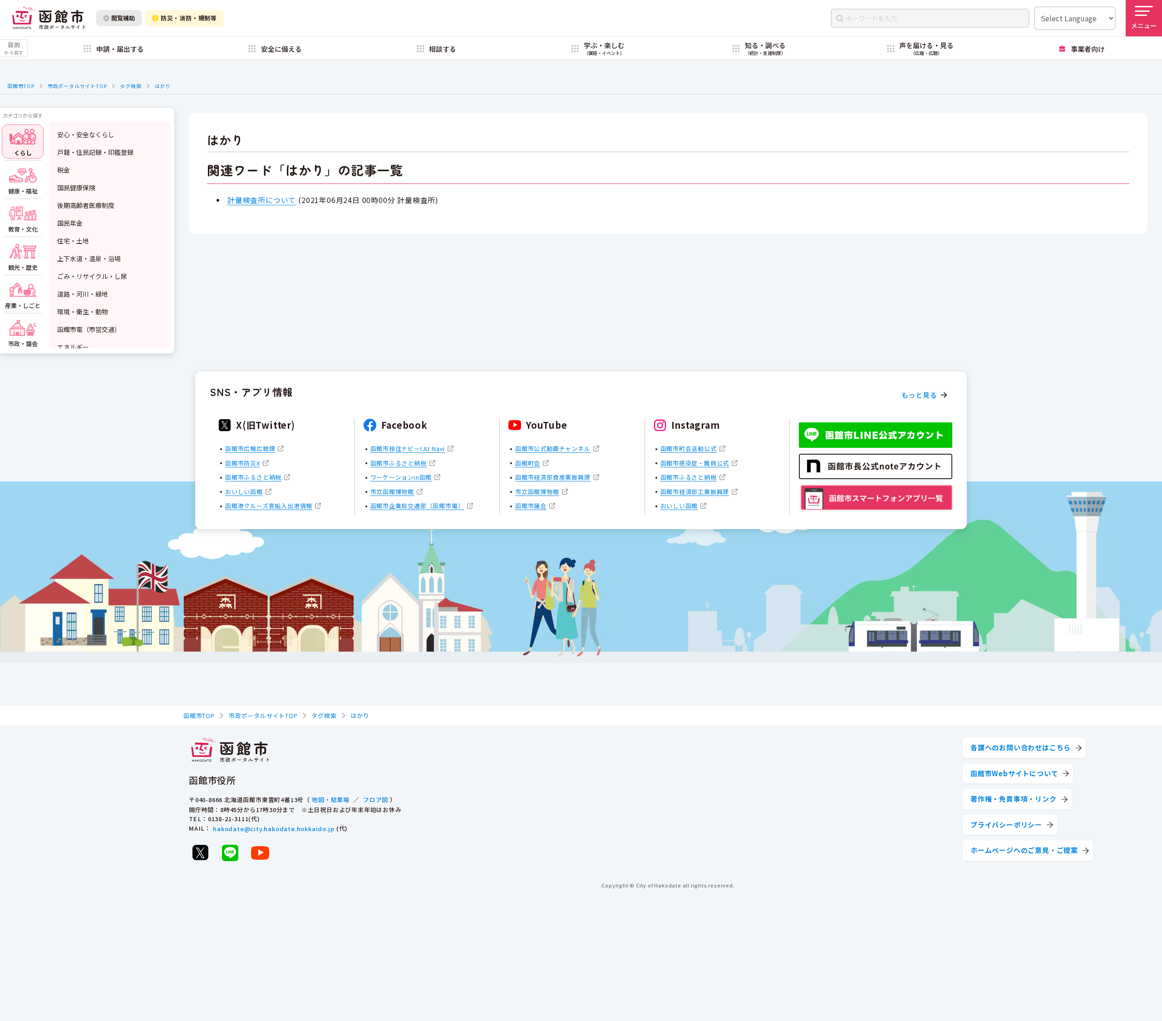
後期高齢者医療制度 (85, 205)
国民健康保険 (76, 187)
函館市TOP (20, 85)
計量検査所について (261, 199)
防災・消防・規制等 (189, 18)
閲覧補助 (123, 18)
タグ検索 (130, 85)
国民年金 (70, 223)
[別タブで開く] (200, 852)
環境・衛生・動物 (82, 311)
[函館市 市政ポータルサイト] (48, 18)
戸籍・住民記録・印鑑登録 (95, 152)
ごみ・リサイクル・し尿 (92, 276)
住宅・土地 (73, 240)
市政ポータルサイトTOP (77, 85)
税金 (63, 169)
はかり (163, 85)
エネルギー (73, 347)
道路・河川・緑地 (82, 293)
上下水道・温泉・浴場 (89, 258)
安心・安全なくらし (85, 134)
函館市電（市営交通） (89, 329)
